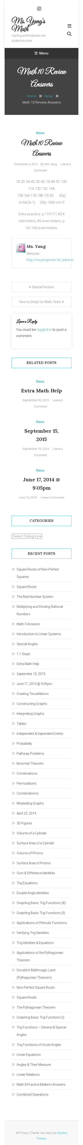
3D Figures (24, 823)
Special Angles (27, 644)
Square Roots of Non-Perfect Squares (38, 573)
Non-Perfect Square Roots (36, 987)
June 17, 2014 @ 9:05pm (34, 684)
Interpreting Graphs (30, 714)
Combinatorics (28, 793)
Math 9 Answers (28, 624)
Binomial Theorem (30, 763)
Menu (43, 53)
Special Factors (43, 287)
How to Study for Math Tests (40, 302)
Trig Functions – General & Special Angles (41, 1031)
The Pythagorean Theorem (36, 1007)
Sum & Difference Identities (36, 873)
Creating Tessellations (33, 694)
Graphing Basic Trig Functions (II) (41, 913)
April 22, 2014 (26, 813)
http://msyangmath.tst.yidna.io (50, 260)
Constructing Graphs (32, 704)
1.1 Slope (23, 654)
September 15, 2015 (31, 674)
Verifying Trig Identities (33, 933)
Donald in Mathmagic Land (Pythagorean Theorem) (36, 973)
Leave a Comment (52, 497)
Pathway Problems (30, 753)
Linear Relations (28, 1074)
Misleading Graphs (30, 803)
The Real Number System (35, 597)
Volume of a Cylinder (32, 833)
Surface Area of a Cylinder (35, 843)
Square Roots (27, 587)
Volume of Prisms (30, 853)
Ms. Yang (51, 164)
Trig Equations (27, 883)
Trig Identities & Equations (35, 943)
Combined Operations (32, 1094)
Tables (21, 723)
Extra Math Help (41, 390)
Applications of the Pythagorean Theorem (40, 956)
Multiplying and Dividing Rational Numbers (40, 610)
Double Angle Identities (33, 893)
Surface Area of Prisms (34, 863)
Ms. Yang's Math (28, 25)
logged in (44, 330)
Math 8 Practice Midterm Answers (41, 1084)
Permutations (26, 783)
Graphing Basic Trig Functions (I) (40, 1017)
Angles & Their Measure (34, 1064)
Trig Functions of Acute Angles (39, 1045)
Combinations (27, 773)
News (40, 133)
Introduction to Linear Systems (39, 634)
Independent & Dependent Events (40, 733)
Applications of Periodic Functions (42, 923)
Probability (24, 743)
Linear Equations (29, 1055)
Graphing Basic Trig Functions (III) (41, 903)
